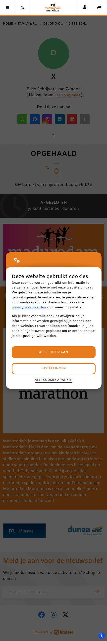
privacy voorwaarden (29, 307)
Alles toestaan (53, 352)
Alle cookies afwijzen (53, 380)
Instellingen (53, 368)
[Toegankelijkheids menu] (102, 636)
